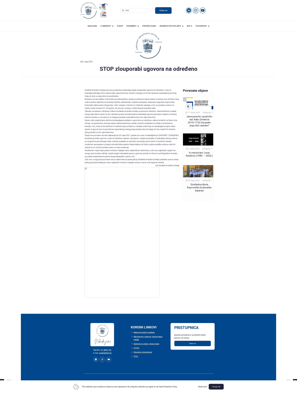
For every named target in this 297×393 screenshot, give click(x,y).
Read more (202, 387)
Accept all (216, 387)
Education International (143, 352)
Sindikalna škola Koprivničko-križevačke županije (199, 187)
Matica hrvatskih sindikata (144, 332)
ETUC (136, 356)
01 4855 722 (106, 350)
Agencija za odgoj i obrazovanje (146, 344)
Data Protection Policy (168, 387)
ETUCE (137, 348)
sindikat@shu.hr (105, 353)
